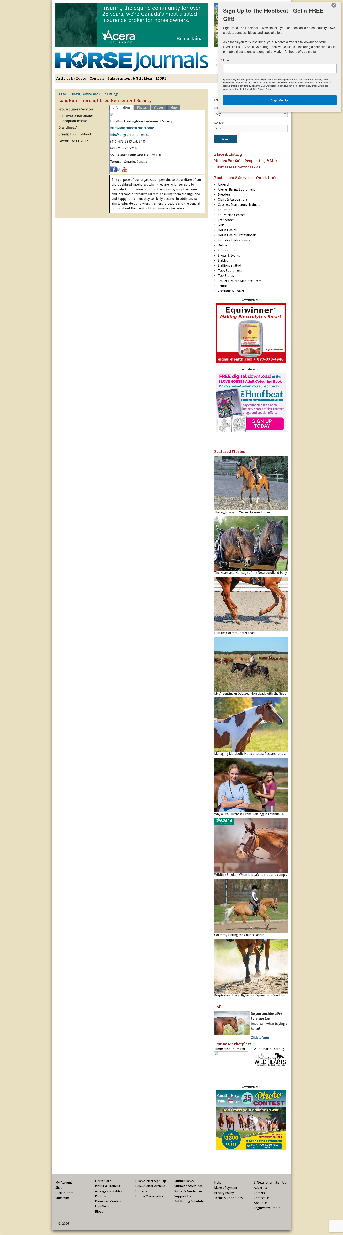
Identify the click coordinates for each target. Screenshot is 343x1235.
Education (225, 210)
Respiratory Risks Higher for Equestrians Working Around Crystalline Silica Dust (271, 995)
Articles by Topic (71, 78)
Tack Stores (226, 276)
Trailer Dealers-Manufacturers (239, 281)
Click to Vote (260, 1038)
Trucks (222, 286)
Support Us (182, 1196)
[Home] (131, 59)
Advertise (261, 1188)
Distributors (64, 1193)
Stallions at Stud (229, 265)
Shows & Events (229, 255)
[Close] (334, 5)
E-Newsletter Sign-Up (150, 1181)
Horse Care (103, 1181)
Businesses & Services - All (238, 167)
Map (174, 107)
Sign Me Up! (280, 100)
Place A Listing (228, 154)
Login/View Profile (267, 1208)
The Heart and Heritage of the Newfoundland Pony (250, 573)
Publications (227, 250)
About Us (260, 1203)
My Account (63, 1182)
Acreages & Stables (108, 1191)
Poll (218, 1006)
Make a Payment (225, 1188)
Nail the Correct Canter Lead (234, 633)
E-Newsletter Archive (150, 1186)
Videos (158, 107)
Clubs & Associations (233, 199)
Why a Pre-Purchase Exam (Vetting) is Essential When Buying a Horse (263, 814)
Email (226, 60)
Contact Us (261, 1198)
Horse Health (227, 230)
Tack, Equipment (230, 271)
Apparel (223, 184)
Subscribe (62, 1198)
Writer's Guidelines (188, 1191)
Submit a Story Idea (188, 1186)
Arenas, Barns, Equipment (236, 189)
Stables (223, 260)
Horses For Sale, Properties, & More (246, 160)
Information (121, 107)
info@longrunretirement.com (131, 135)
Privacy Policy (224, 1193)
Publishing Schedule (189, 1201)
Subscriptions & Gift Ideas (130, 78)
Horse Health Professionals (237, 235)
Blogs (99, 1211)
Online (222, 245)
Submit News (184, 1181)
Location (219, 122)
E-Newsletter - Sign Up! (270, 1182)
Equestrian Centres (231, 215)
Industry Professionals (234, 240)
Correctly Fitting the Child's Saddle (239, 935)
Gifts (221, 225)
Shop (59, 1188)
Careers (259, 1193)
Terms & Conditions (228, 1198)
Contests (97, 78)
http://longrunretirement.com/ (132, 128)
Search (226, 139)
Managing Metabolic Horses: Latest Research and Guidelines (257, 754)
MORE (161, 78)
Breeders (224, 194)
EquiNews (102, 1206)
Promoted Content (108, 1201)
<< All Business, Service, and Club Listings (88, 94)
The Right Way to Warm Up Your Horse (242, 512)
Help (217, 1182)
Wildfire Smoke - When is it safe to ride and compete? (252, 875)
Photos (142, 107)
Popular (101, 1196)
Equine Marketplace (149, 1196)
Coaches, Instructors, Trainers (239, 205)
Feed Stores (226, 220)
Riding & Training (107, 1186)
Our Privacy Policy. (262, 88)
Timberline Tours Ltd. (230, 1049)
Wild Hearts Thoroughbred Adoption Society (286, 1049)
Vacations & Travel (231, 291)
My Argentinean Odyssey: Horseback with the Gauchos (252, 693)
